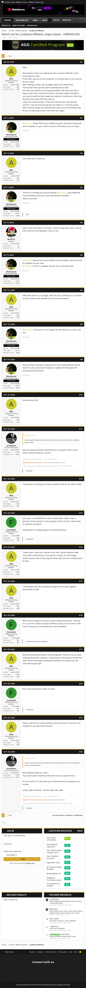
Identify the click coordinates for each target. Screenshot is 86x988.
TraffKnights (54, 899)
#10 (81, 395)
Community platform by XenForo (36, 985)
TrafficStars (54, 926)
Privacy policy (62, 952)
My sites (32, 952)
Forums (7, 20)
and (37, 641)
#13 (81, 513)
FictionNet (11, 530)
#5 (81, 222)
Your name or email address (14, 835)
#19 (81, 717)
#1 (81, 62)
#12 (81, 479)
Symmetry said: (30, 435)
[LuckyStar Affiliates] (43, 49)
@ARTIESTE (27, 260)
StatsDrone (60, 934)
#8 (81, 324)
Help (70, 952)
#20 (81, 752)
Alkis (4, 37)
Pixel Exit (67, 985)
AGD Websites (22, 20)
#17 (81, 649)
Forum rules (32, 25)
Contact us (40, 952)
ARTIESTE (11, 239)
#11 (81, 429)
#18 (81, 683)
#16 (81, 615)
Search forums (18, 25)
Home (76, 952)
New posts (6, 25)
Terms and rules (51, 952)
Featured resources (60, 895)
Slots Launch (54, 918)
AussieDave (11, 445)
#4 (81, 187)
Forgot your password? (12, 851)
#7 (81, 290)
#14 (81, 547)
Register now (30, 863)
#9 (81, 359)
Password (7, 844)
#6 (81, 255)
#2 (81, 118)
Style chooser (9, 952)
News (35, 20)
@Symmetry (27, 123)
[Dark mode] (83, 20)
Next (10, 56)
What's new (48, 20)
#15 (81, 581)
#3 (81, 153)
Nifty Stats (53, 909)
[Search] (76, 20)
